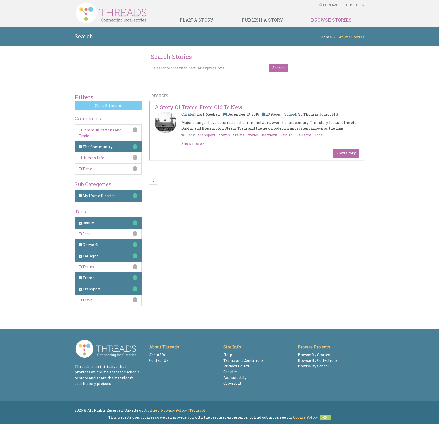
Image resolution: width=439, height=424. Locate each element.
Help (348, 5)
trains (238, 135)
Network (90, 244)
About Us (157, 354)
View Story (346, 153)
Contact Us (158, 360)
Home (326, 37)
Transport (91, 289)
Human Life (93, 157)
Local (87, 233)
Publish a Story (262, 20)
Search (278, 67)
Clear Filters (106, 105)
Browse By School (313, 366)
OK (325, 417)
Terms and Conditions (243, 360)
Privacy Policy (236, 366)
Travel (88, 299)
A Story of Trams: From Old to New (199, 107)
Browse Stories (331, 20)
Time (87, 168)
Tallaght (90, 256)
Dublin (88, 223)
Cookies (230, 371)
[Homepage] (164, 13)
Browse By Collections (318, 360)
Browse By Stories (314, 354)
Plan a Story (197, 20)
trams (224, 135)
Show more (192, 143)
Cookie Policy (305, 417)
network (269, 135)
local (319, 135)
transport (206, 135)
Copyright (232, 383)
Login (360, 5)
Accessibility (235, 377)
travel (253, 135)
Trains (88, 266)
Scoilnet (151, 410)
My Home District (98, 195)
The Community (97, 146)
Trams (88, 277)
